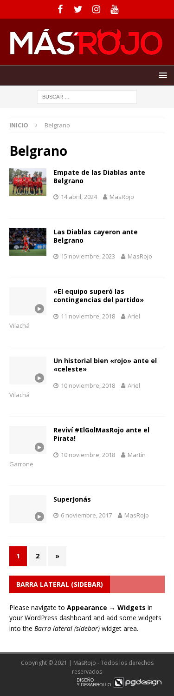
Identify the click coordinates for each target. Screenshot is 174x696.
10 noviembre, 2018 (88, 385)
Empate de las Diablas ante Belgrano (99, 176)
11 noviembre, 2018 (88, 316)
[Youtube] (114, 9)
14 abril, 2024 (79, 196)
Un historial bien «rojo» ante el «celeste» (105, 364)
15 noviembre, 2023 (88, 256)
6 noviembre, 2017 (86, 515)
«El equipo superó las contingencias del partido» (98, 295)
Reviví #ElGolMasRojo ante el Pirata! (101, 434)
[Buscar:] (87, 96)
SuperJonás (72, 499)
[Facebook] (60, 9)
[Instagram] (96, 9)
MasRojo (122, 196)
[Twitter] (78, 9)
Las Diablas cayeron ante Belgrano (95, 236)
